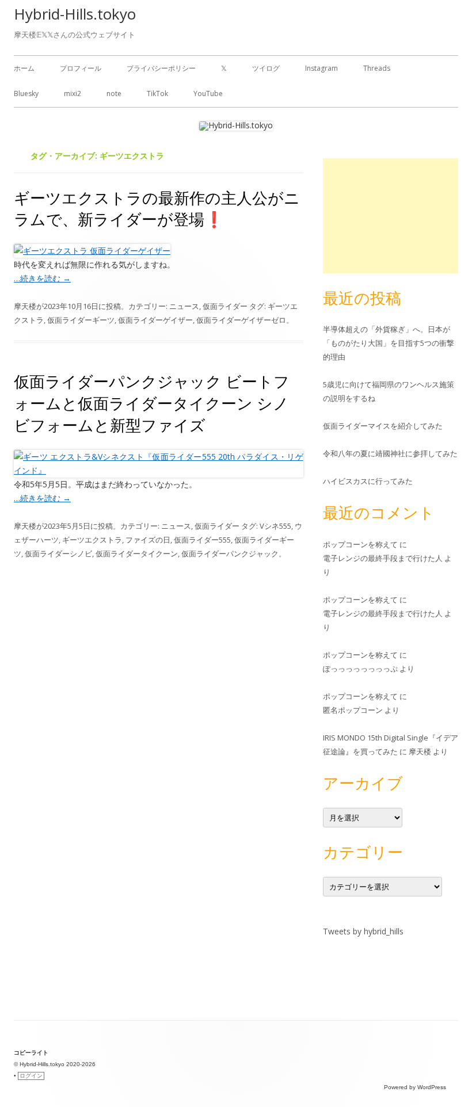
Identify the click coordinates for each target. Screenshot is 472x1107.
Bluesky (26, 93)
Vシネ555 (275, 526)
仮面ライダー (225, 306)
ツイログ (266, 68)
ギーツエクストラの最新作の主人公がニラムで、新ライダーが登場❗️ (157, 208)
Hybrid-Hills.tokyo (75, 13)
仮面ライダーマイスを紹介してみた (383, 426)
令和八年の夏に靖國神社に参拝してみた (390, 453)
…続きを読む (42, 278)
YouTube (208, 93)
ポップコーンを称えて (360, 544)
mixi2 (72, 93)
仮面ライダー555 (202, 540)
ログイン (31, 1075)
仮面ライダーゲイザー (155, 320)
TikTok (157, 93)
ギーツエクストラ (92, 540)
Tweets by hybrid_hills (363, 931)
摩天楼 (25, 306)
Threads (376, 68)
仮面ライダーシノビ (58, 553)
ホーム (24, 68)
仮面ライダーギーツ (81, 320)
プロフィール (80, 68)
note (113, 93)
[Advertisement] (390, 215)
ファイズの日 (147, 540)
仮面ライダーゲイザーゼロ (241, 320)
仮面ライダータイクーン (137, 553)
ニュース (184, 306)
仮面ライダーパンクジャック (230, 553)
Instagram (321, 68)
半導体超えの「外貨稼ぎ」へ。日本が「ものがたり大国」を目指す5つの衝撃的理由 (388, 343)
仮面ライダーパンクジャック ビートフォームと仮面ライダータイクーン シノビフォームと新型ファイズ (152, 403)
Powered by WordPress (415, 1087)
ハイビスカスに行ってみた (368, 481)
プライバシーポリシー (161, 68)
